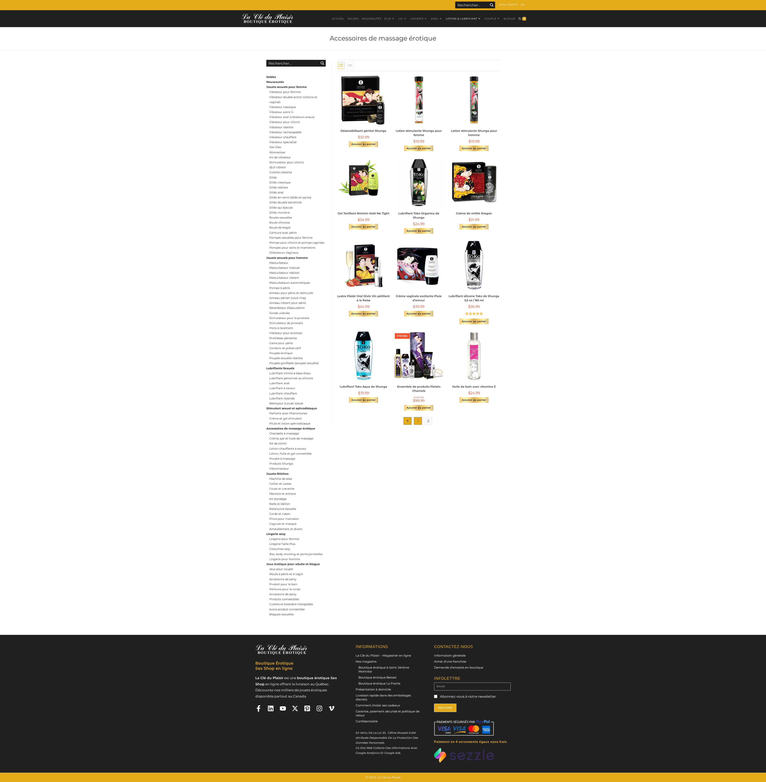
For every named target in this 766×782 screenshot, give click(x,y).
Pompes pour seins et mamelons (292, 247)
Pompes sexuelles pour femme (290, 237)
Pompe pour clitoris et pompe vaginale (296, 242)
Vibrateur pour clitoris (284, 122)
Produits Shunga (281, 463)
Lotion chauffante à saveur (287, 448)
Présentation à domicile (373, 689)
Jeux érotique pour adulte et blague (293, 564)
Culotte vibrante (280, 172)
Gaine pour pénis (281, 343)
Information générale (450, 655)
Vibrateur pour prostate (285, 333)
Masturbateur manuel (284, 268)
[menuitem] (523, 5)
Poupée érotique (280, 353)
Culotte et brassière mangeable (291, 604)
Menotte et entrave (282, 493)
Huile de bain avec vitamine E (474, 386)
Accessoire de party (282, 579)
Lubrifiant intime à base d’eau (290, 373)
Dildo (273, 177)
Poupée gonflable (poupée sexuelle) (294, 363)
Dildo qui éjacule (281, 207)
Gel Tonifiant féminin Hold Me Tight (363, 213)
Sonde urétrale (279, 313)
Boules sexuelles (280, 217)
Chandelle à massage (284, 433)
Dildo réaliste (278, 187)
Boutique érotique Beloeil (377, 677)
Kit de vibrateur (280, 157)
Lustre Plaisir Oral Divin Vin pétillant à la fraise (363, 298)
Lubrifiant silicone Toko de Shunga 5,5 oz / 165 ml (474, 298)
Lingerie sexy (275, 534)
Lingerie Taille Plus (282, 544)
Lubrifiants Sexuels (280, 368)
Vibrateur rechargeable (285, 132)
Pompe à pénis (279, 288)
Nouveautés (275, 82)
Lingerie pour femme (284, 539)
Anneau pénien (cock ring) (287, 298)
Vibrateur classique (282, 107)
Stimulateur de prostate (286, 323)
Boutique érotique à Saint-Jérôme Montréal (383, 669)
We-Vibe (275, 147)
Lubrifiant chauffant (283, 393)
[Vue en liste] (350, 65)
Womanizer (277, 152)
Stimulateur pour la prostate (289, 318)
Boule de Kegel (279, 227)
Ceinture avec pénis (283, 232)
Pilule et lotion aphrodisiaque (289, 423)
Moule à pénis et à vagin (286, 574)
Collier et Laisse (280, 484)
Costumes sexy (279, 549)
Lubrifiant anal (279, 383)
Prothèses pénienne (283, 338)
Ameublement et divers (285, 529)
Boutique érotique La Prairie (379, 683)
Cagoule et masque (282, 524)
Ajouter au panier (363, 144)
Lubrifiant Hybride (282, 398)
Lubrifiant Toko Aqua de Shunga (363, 386)
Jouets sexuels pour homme (287, 258)
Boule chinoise (279, 222)
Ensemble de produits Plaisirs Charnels (418, 389)
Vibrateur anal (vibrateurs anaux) (292, 117)
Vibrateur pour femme (285, 92)
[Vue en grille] (341, 65)
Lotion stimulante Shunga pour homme (474, 133)
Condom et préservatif (285, 348)
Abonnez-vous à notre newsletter (467, 696)
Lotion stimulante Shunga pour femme (419, 133)
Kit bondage (277, 499)
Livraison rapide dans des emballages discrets (383, 697)
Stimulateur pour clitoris (286, 162)
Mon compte (508, 4)
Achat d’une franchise (450, 661)
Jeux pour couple (281, 569)
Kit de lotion (277, 443)
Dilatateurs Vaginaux (283, 252)
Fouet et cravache (281, 488)
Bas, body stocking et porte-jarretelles (296, 554)
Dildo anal (276, 192)
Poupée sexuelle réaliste (286, 358)
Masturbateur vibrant (284, 278)
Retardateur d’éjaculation (287, 308)
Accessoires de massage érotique (290, 428)
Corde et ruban (279, 514)
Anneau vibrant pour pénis (287, 303)
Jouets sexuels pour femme (286, 87)
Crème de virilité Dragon (474, 213)
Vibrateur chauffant (282, 137)
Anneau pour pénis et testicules (291, 293)
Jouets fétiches (277, 474)
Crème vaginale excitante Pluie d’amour (419, 298)
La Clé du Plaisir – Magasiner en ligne (383, 655)
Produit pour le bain (283, 584)
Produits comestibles (284, 599)
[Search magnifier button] (491, 5)
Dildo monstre (279, 212)
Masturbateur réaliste (284, 273)
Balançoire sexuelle (282, 509)
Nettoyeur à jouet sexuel (286, 403)
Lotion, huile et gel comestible (290, 453)
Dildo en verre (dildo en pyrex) (290, 197)
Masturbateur (278, 263)
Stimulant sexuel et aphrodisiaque (291, 408)
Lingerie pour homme (284, 559)
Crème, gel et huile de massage (291, 438)
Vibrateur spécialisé (282, 142)
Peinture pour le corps (284, 589)
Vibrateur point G (281, 112)
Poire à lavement (281, 328)
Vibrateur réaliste (281, 127)
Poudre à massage (282, 458)
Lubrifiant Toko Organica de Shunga (418, 215)
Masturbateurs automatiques (289, 283)
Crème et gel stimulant (285, 418)
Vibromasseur (279, 468)
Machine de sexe (280, 479)
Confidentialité (367, 721)
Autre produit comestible (287, 609)
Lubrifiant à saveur (282, 388)
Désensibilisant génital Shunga (363, 131)
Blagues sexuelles (281, 614)
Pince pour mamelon (284, 519)
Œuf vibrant (277, 167)
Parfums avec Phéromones (288, 413)
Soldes (271, 77)
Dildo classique (279, 182)
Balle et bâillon (279, 504)
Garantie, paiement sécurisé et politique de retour (388, 713)
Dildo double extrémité (285, 202)
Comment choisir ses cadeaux (378, 705)
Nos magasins (366, 661)
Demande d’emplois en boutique (458, 667)
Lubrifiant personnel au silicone (291, 378)
